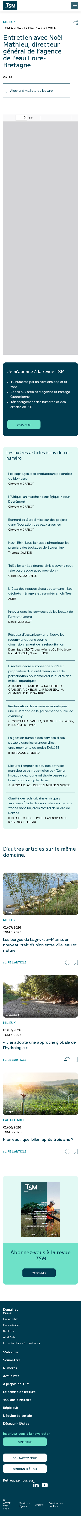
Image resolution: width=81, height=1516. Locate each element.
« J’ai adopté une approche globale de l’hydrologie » (39, 1044)
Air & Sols (9, 1337)
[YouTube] (45, 1485)
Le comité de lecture (19, 1392)
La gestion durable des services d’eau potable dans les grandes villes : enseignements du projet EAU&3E (36, 743)
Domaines (10, 1309)
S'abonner (24, 424)
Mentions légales (24, 1505)
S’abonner (11, 1352)
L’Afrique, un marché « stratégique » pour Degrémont (39, 499)
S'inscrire (25, 1442)
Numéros (10, 1368)
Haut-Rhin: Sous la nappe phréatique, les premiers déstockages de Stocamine (38, 545)
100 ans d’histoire (17, 1400)
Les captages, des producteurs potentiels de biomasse (40, 476)
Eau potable (10, 1318)
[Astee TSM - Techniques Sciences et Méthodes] (10, 4)
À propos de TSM (16, 1384)
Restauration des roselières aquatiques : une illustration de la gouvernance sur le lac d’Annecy (40, 711)
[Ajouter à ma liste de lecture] (76, 962)
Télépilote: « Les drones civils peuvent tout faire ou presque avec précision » (40, 568)
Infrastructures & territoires (21, 1342)
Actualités (11, 1376)
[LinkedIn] (36, 1485)
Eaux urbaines (11, 1325)
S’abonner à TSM (25, 1468)
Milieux (7, 1312)
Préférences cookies (56, 1505)
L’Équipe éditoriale (17, 1415)
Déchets (8, 1331)
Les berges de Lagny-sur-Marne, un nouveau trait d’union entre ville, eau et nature (40, 945)
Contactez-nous (25, 1458)
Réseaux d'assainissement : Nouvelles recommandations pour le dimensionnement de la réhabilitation (36, 639)
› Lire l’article (14, 962)
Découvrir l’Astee (16, 1423)
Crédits (39, 1504)
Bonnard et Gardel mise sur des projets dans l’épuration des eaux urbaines (37, 522)
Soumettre (11, 1360)
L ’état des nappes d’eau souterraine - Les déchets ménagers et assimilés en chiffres (40, 591)
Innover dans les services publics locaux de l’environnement (40, 614)
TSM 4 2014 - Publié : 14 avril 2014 (29, 28)
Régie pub (10, 1407)
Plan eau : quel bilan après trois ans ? (38, 1139)
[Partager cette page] (76, 22)
